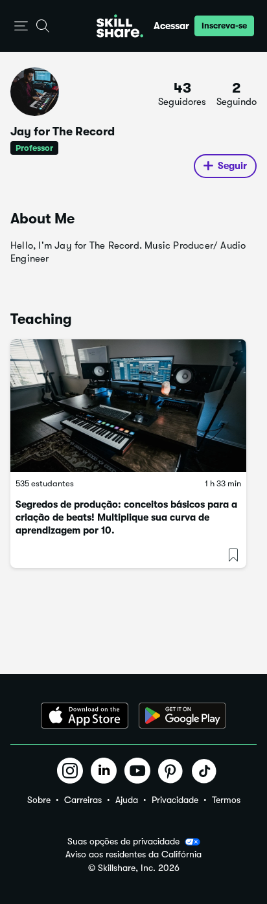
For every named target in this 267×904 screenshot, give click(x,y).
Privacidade (175, 800)
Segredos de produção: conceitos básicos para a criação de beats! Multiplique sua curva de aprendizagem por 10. (126, 517)
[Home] (120, 26)
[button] (21, 26)
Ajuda (126, 800)
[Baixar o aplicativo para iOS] (84, 716)
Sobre (39, 800)
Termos (226, 800)
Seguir (232, 166)
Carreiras (83, 800)
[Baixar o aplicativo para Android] (182, 716)
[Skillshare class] (128, 405)
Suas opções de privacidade (123, 841)
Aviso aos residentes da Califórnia (133, 854)
